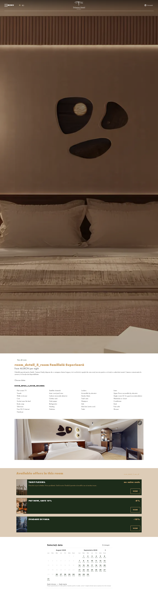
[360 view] (139, 422)
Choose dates (20, 380)
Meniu (11, 5)
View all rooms (22, 360)
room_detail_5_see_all (131, 474)
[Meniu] (6, 5)
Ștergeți (106, 545)
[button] (16, 439)
